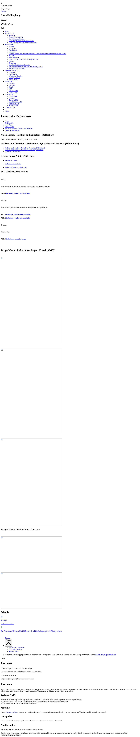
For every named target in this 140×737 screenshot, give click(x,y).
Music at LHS (13, 105)
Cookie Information (15, 649)
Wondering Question (15, 76)
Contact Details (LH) (16, 37)
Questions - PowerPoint (12, 152)
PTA (10, 89)
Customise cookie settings (25, 679)
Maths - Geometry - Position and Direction (18, 128)
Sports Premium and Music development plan (23, 59)
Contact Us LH (10, 107)
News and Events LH (12, 70)
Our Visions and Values (16, 39)
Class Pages (13, 96)
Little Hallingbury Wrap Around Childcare (22, 42)
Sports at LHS (13, 100)
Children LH (9, 94)
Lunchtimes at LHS (15, 102)
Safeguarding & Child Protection (19, 65)
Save (18, 735)
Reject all (4, 679)
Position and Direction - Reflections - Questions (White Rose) (25, 148)
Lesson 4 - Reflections (12, 130)
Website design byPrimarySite (105, 655)
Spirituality (12, 52)
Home (7, 31)
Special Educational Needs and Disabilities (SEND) (26, 67)
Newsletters (13, 74)
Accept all (12, 679)
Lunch (11, 87)
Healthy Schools (14, 78)
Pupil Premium (14, 57)
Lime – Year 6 (9, 127)
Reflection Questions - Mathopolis (16, 167)
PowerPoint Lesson (11, 160)
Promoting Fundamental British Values (21, 41)
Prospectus (12, 63)
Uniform (12, 85)
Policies (11, 61)
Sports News (13, 80)
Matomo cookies (11, 712)
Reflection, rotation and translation (18, 218)
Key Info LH (9, 44)
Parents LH (8, 81)
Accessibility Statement (16, 647)
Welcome (12, 35)
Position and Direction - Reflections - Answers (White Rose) (24, 150)
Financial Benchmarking (17, 68)
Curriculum (12, 48)
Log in (4, 11)
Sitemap (7, 638)
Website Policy (14, 651)
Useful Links (13, 92)
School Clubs (13, 91)
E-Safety (12, 83)
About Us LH (9, 33)
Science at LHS (14, 104)
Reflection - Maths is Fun (13, 164)
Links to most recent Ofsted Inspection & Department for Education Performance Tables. (37, 54)
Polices (11, 46)
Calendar (12, 72)
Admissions (13, 50)
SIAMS (11, 55)
